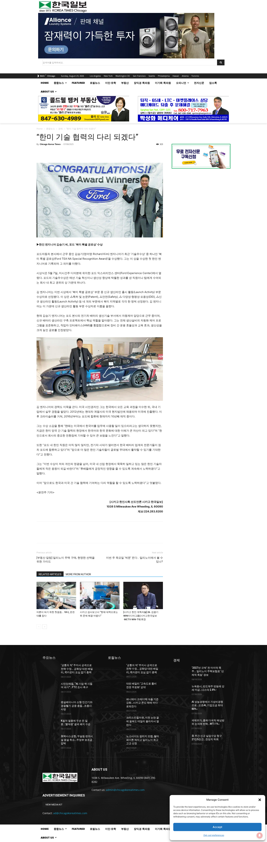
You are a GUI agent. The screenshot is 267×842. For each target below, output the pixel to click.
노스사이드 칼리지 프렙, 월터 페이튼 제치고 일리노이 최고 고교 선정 (142, 740)
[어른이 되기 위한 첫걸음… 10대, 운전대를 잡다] (56, 595)
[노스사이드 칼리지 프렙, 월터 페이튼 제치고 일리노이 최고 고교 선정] (115, 740)
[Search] (220, 62)
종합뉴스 (50, 128)
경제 (60, 128)
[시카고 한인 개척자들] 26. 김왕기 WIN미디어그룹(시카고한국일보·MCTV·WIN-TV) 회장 (140, 616)
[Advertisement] (201, 202)
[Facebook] (40, 152)
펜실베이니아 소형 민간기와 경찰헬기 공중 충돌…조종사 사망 (76, 706)
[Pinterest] (56, 152)
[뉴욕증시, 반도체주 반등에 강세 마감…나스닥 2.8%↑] (181, 690)
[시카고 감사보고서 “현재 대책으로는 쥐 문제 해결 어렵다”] (100, 595)
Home (40, 128)
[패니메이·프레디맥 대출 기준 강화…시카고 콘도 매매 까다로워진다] (115, 703)
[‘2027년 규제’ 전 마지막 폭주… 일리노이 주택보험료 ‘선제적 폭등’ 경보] (181, 671)
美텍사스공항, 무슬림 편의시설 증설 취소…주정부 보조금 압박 (77, 740)
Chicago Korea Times (50, 144)
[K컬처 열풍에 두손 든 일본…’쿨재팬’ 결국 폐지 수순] (50, 724)
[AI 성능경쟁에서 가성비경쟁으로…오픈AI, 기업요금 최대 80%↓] (181, 705)
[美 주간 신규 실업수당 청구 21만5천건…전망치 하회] (181, 739)
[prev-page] (39, 626)
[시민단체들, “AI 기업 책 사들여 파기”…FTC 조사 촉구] (50, 687)
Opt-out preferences (213, 835)
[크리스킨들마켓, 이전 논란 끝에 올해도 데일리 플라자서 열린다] (115, 721)
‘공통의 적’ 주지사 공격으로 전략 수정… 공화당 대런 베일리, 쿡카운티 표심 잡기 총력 (77, 669)
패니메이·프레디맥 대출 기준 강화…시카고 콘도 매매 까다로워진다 (142, 703)
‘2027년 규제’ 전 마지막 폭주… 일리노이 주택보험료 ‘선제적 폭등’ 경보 (208, 671)
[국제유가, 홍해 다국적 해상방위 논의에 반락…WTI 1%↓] (181, 724)
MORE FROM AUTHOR (78, 574)
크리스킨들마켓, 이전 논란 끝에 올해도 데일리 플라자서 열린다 (142, 721)
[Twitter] (48, 152)
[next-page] (44, 626)
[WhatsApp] (65, 152)
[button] (260, 800)
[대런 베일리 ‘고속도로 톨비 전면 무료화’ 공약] (115, 687)
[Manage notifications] (259, 835)
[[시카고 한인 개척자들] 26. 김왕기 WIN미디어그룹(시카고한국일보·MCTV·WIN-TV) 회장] (143, 595)
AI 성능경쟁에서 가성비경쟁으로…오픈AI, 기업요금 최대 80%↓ (207, 705)
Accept (217, 827)
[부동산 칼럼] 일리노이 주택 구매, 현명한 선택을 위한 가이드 (66, 559)
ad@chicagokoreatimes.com (70, 813)
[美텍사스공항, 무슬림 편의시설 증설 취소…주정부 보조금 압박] (50, 740)
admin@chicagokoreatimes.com (125, 790)
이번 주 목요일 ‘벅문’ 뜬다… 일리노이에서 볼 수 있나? (134, 559)
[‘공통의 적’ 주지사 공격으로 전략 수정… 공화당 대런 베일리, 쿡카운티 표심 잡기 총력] (50, 669)
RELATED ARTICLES (50, 574)
